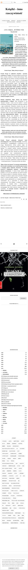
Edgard (3, 458)
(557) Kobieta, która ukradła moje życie (9, 376)
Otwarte (4, 493)
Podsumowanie (5, 495)
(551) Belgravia (4, 388)
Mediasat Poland (12, 480)
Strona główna (6, 20)
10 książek (4, 441)
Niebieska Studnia (15, 488)
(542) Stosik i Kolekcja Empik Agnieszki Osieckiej (11, 405)
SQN (10, 508)
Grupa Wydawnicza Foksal (8, 463)
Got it (17, 568)
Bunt (18, 451)
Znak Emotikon (5, 522)
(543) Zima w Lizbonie (6, 403)
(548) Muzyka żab (5, 393)
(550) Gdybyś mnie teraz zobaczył (8, 390)
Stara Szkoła (22, 508)
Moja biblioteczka (15, 483)
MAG (24, 475)
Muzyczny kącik (17, 485)
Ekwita (14, 458)
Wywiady (13, 20)
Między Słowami (5, 483)
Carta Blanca (5, 453)
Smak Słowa (20, 505)
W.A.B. (14, 515)
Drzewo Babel (21, 456)
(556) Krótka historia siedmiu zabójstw (9, 378)
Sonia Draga (4, 508)
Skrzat (14, 505)
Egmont (9, 458)
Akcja (3, 443)
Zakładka (9, 520)
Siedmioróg (8, 505)
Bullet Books (12, 451)
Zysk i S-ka (22, 522)
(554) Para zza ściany (6, 382)
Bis (17, 448)
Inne (23, 465)
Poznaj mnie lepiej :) (6, 498)
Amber (3, 446)
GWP (16, 463)
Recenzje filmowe (21, 20)
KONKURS (4, 473)
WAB (19, 515)
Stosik (12, 510)
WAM (23, 515)
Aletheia (20, 443)
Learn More (11, 568)
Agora (10, 441)
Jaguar (20, 468)
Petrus (9, 493)
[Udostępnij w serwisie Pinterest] (26, 199)
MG (18, 480)
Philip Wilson (16, 493)
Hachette (22, 463)
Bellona (9, 446)
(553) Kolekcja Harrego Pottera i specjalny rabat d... (12, 384)
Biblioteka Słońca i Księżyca (8, 448)
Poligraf (13, 495)
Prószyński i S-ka (5, 500)
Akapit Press (16, 441)
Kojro (20, 470)
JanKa (3, 470)
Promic (14, 498)
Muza (10, 485)
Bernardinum (16, 446)
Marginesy (4, 480)
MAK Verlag (4, 478)
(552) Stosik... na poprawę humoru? (8, 386)
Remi (17, 503)
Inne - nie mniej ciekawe (7, 468)
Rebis (13, 503)
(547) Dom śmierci (5, 395)
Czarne (20, 453)
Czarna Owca (13, 453)
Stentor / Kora (5, 510)
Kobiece (15, 470)
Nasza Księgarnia (6, 488)
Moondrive (4, 485)
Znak (22, 520)
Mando (17, 478)
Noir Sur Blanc (5, 490)
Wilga (3, 520)
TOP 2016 (4, 515)
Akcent (22, 441)
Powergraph (19, 495)
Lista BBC (22, 473)
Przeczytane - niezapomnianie (18, 500)
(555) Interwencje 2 (5, 380)
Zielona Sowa (16, 520)
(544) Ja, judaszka (5, 401)
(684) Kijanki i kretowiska (14, 274)
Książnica (10, 473)
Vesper (9, 515)
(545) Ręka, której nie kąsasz (7, 399)
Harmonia (4, 465)
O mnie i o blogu (14, 490)
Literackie (4, 475)
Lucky (17, 475)
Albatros (14, 443)
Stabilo (15, 508)
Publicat (4, 503)
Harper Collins (12, 465)
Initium (18, 465)
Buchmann (22, 448)
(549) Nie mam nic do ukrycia (7, 392)
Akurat (8, 443)
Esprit (19, 458)
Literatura (11, 475)
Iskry (15, 468)
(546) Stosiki (4, 397)
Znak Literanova (14, 522)
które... (15, 473)
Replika (22, 503)
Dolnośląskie (13, 456)
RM (2, 505)
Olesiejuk (22, 490)
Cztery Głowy (5, 456)
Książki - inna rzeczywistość (14, 11)
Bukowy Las (4, 451)
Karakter (9, 470)
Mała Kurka (11, 478)
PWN (9, 503)
